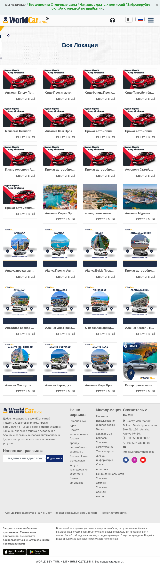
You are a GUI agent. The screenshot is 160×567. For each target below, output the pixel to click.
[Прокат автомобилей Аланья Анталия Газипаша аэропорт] (25, 19)
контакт (101, 496)
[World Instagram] (134, 460)
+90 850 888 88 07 (138, 438)
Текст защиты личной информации (105, 455)
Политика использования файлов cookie (106, 420)
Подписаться (54, 458)
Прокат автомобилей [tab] (114, 512)
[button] (140, 19)
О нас (100, 464)
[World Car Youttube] (143, 460)
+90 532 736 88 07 (138, 442)
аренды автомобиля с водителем (78, 447)
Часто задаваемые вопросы (104, 433)
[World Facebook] (126, 460)
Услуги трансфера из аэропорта (78, 469)
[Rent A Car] (113, 20)
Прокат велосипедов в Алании (79, 434)
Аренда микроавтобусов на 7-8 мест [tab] (28, 512)
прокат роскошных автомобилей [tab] (76, 512)
